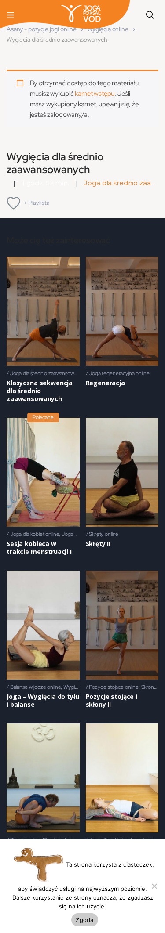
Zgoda (84, 919)
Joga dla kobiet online (34, 534)
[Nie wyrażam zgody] (154, 886)
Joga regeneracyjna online (119, 373)
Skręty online (103, 534)
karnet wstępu (94, 93)
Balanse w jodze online (35, 687)
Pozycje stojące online (114, 687)
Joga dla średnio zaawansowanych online (56, 373)
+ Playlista (36, 202)
